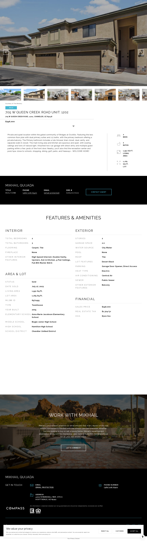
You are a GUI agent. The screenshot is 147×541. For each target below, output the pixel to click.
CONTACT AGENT (98, 192)
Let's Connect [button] (73, 448)
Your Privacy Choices (73, 538)
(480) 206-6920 (30, 193)
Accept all (134, 531)
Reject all (105, 531)
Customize (120, 531)
